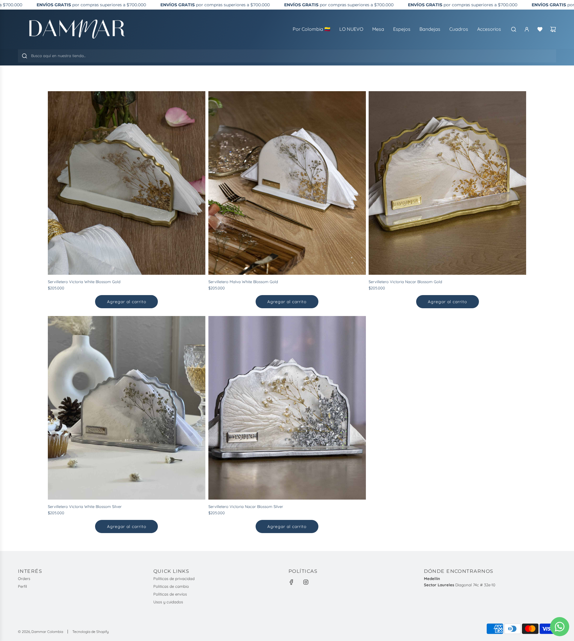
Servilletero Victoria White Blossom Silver (85, 506)
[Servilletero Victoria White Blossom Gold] (126, 183)
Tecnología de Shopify (90, 631)
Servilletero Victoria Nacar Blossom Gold (405, 281)
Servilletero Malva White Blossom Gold (243, 281)
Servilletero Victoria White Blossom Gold (84, 281)
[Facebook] (291, 582)
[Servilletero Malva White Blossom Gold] (287, 183)
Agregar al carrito (126, 301)
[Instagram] (305, 582)
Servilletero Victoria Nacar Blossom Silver (245, 506)
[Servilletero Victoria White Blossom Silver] (126, 408)
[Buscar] (513, 29)
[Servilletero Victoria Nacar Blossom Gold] (447, 183)
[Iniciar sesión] (526, 29)
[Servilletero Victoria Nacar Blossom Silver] (287, 408)
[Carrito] (553, 29)
